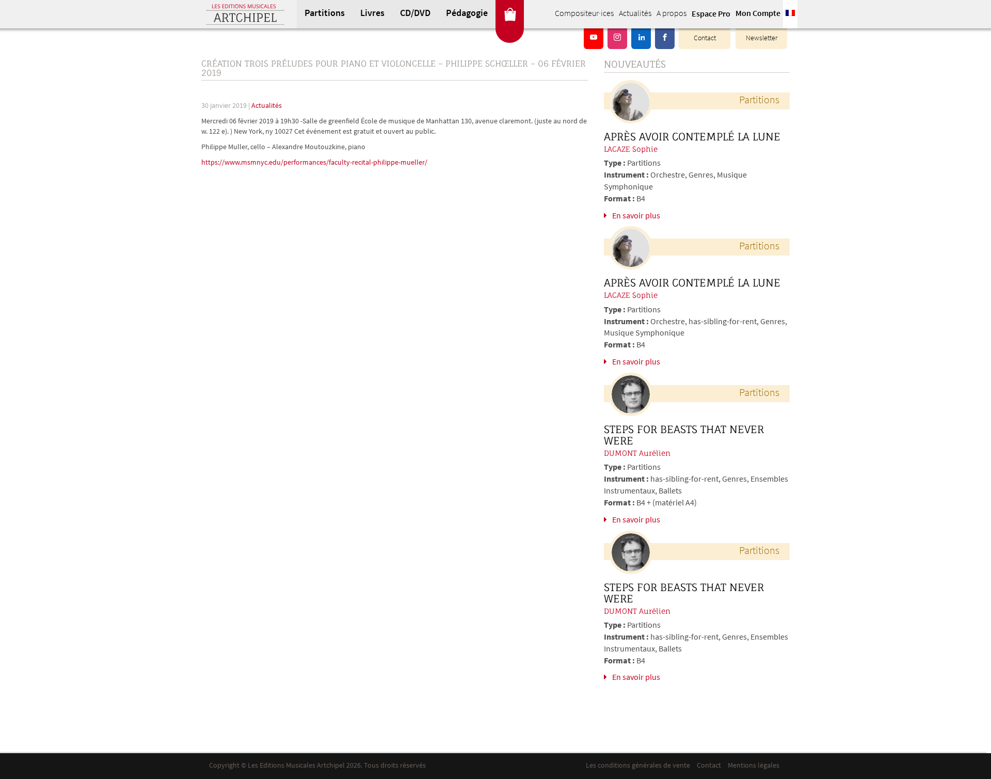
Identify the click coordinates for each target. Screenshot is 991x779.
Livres (372, 14)
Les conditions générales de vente (638, 766)
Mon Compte (758, 14)
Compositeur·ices (584, 14)
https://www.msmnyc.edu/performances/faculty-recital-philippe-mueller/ (314, 163)
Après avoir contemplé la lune (692, 136)
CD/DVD (415, 14)
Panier (510, 14)
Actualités (635, 14)
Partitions (325, 14)
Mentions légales (753, 766)
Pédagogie (467, 14)
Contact (705, 38)
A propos (671, 14)
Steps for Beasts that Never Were (684, 435)
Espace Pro (711, 14)
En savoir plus (636, 216)
